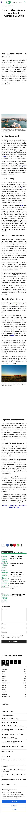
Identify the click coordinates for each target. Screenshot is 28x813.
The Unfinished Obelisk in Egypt (9, 738)
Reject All (14, 809)
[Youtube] (19, 662)
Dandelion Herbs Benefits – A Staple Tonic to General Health (12, 730)
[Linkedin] (11, 662)
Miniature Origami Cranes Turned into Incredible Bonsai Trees (13, 765)
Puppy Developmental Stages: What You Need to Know (13, 775)
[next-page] (5, 601)
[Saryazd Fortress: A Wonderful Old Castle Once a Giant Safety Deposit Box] (5, 581)
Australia (15, 303)
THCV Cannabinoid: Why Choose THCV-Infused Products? (13, 780)
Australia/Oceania (9, 6)
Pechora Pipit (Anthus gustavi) (8, 784)
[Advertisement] (14, 36)
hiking (21, 205)
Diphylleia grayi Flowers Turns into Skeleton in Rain (12, 760)
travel (20, 188)
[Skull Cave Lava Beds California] (5, 588)
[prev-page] (2, 601)
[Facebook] (7, 545)
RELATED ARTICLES (7, 552)
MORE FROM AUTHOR (19, 552)
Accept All (14, 801)
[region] (14, 800)
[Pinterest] (14, 545)
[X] (11, 545)
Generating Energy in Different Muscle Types (12, 734)
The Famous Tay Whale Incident (9, 722)
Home (2, 6)
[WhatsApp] (18, 545)
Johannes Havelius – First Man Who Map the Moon (12, 747)
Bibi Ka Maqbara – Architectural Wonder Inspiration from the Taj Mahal (11, 742)
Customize (14, 805)
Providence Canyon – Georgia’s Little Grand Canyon (16, 558)
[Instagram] (7, 662)
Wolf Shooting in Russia (7, 715)
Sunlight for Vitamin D (7, 751)
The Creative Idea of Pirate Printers (10, 719)
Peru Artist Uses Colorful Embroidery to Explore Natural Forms (13, 770)
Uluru (4, 156)
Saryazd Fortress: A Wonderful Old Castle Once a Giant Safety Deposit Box (18, 581)
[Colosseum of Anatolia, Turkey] (5, 565)
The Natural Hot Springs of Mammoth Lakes (12, 726)
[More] (21, 545)
